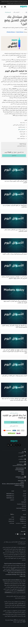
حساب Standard (23, 519)
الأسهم (25, 500)
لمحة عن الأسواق (21, 127)
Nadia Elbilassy (20, 32)
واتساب (22, 455)
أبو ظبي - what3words (20, 477)
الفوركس (24, 493)
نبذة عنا (13, 517)
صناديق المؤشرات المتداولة (21, 504)
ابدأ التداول (14, 155)
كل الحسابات (24, 527)
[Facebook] (20, 445)
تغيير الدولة (21, 534)
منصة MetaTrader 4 (10, 493)
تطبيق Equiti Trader (10, 498)
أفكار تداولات (22, 134)
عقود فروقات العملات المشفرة (21, 508)
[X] (17, 445)
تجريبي (24, 525)
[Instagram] (14, 445)
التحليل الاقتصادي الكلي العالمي (19, 125)
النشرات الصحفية (11, 521)
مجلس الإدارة (12, 523)
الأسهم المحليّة (23, 502)
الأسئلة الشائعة (21, 462)
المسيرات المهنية (11, 519)
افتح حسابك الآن (14, 422)
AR (15, 534)
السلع (25, 498)
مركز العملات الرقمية (21, 138)
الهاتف (23, 451)
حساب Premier (23, 521)
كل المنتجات (24, 510)
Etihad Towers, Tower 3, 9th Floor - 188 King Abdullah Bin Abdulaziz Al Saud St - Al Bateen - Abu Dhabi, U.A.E (13, 484)
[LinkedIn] (8, 445)
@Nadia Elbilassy (11, 32)
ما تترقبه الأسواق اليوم (21, 146)
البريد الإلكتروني (21, 459)
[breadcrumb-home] (26, 12)
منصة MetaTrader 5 (10, 496)
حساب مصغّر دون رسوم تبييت (21, 523)
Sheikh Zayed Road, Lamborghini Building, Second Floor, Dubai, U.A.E (19, 471)
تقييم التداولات (22, 132)
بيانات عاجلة (22, 123)
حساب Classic (23, 517)
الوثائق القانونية (22, 538)
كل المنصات (12, 500)
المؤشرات (24, 496)
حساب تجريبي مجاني (14, 426)
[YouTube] (11, 445)
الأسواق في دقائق (16, 12)
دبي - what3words (20, 464)
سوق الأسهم (22, 136)
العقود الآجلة (24, 506)
